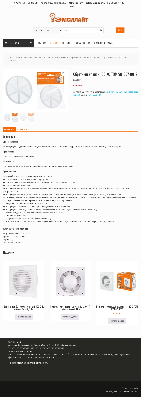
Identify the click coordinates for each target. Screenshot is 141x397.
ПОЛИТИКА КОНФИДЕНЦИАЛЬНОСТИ (30, 363)
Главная (42, 42)
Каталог (54, 42)
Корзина (70, 6)
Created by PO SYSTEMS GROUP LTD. (121, 391)
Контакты (66, 42)
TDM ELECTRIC (94, 95)
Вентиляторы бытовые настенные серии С (81, 57)
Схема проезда (83, 42)
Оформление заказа (104, 42)
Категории (14, 42)
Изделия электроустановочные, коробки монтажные (39, 57)
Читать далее (24, 316)
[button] (63, 73)
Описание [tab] (9, 129)
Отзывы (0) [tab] (22, 129)
